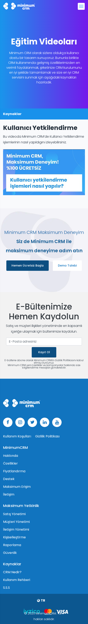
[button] (44, 600)
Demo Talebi (67, 265)
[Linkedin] (44, 422)
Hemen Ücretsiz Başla (27, 265)
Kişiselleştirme (14, 537)
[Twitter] (32, 422)
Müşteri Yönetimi (16, 522)
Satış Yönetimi (14, 514)
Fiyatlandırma (14, 471)
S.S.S (6, 588)
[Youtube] (57, 422)
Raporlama (12, 545)
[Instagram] (20, 422)
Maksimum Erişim (17, 487)
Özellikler (10, 463)
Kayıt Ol (44, 352)
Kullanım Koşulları (17, 436)
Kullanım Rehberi (16, 580)
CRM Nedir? (12, 572)
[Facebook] (7, 422)
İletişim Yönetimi (16, 530)
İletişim (8, 494)
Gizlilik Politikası (47, 436)
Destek (9, 479)
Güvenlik (10, 553)
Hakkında (10, 456)
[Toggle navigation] (81, 6)
